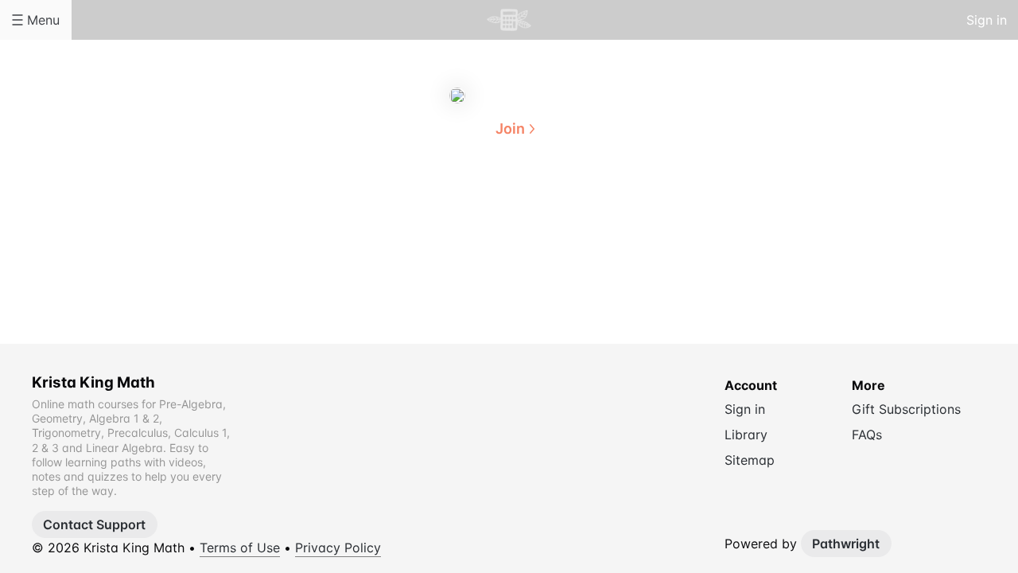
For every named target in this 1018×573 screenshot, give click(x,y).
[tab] (445, 206)
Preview (572, 205)
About (445, 205)
